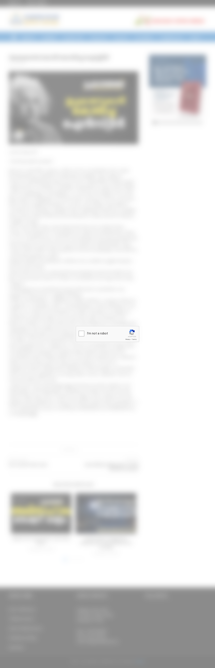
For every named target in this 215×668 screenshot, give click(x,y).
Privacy (127, 339)
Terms (134, 339)
